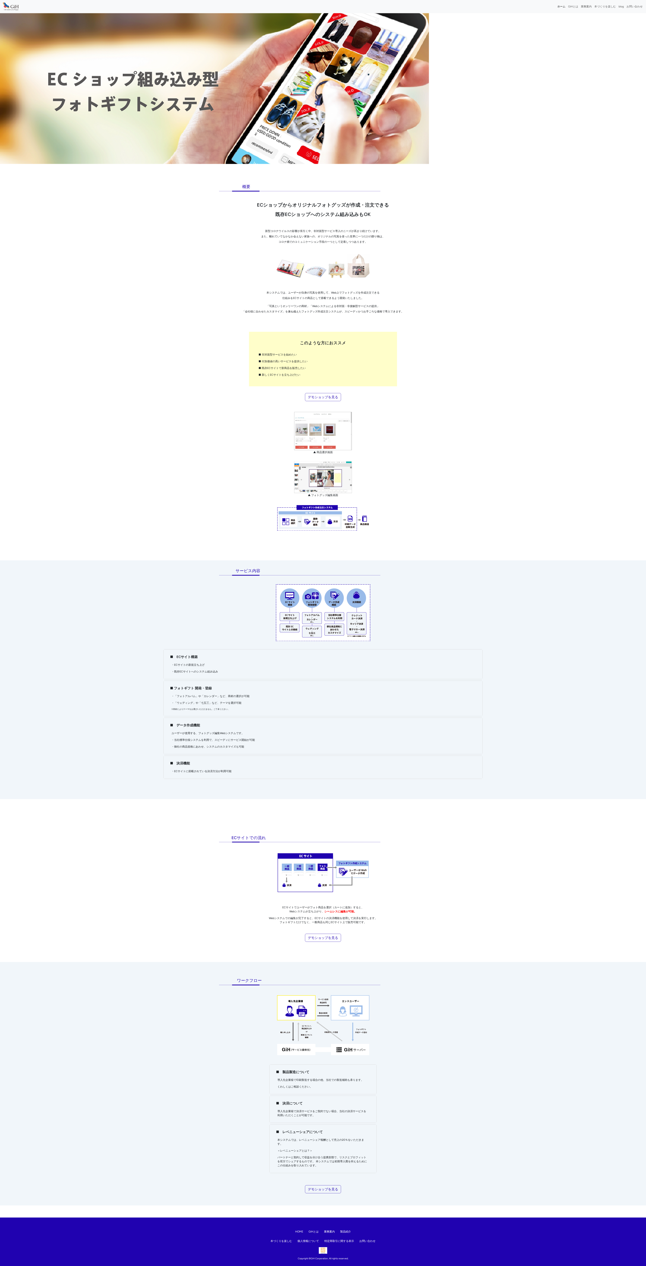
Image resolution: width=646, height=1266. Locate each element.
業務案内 (586, 6)
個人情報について (308, 1241)
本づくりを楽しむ (605, 6)
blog (621, 6)
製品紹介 (345, 1231)
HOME (299, 1231)
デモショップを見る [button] (323, 397)
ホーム (561, 6)
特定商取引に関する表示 (339, 1241)
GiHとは (573, 6)
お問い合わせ (634, 6)
